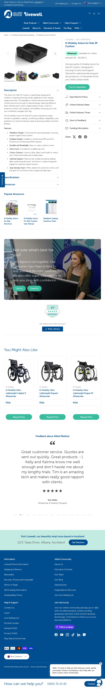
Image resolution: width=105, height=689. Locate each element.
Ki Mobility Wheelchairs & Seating (22, 35)
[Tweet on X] (74, 137)
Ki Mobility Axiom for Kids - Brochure (11, 221)
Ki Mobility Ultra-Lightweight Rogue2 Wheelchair (48, 393)
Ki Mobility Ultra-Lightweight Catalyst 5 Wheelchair (16, 393)
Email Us (34, 288)
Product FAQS (10, 633)
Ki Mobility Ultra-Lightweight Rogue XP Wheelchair (83, 393)
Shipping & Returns (13, 569)
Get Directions (78, 542)
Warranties (9, 574)
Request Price (19, 417)
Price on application (77, 87)
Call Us (19, 288)
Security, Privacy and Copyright (18, 579)
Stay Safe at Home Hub (14, 638)
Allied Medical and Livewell (19, 667)
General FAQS (10, 628)
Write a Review (54, 330)
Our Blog (67, 28)
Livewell (38, 2)
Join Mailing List (61, 3)
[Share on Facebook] (80, 137)
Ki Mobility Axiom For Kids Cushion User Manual (31, 221)
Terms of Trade (11, 585)
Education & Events (52, 28)
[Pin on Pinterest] (85, 137)
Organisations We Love (65, 590)
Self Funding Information (15, 590)
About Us (37, 28)
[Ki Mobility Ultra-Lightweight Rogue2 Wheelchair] (52, 371)
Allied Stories (61, 585)
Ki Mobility (69, 40)
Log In (7, 613)
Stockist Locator (11, 623)
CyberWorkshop (41, 667)
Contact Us (76, 3)
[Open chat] (98, 682)
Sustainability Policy (13, 595)
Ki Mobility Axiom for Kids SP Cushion (49, 35)
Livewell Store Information (16, 564)
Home (6, 35)
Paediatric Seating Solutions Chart (50, 219)
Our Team (59, 574)
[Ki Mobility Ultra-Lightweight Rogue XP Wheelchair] (86, 371)
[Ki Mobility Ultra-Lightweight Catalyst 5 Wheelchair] (19, 371)
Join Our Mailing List (64, 595)
